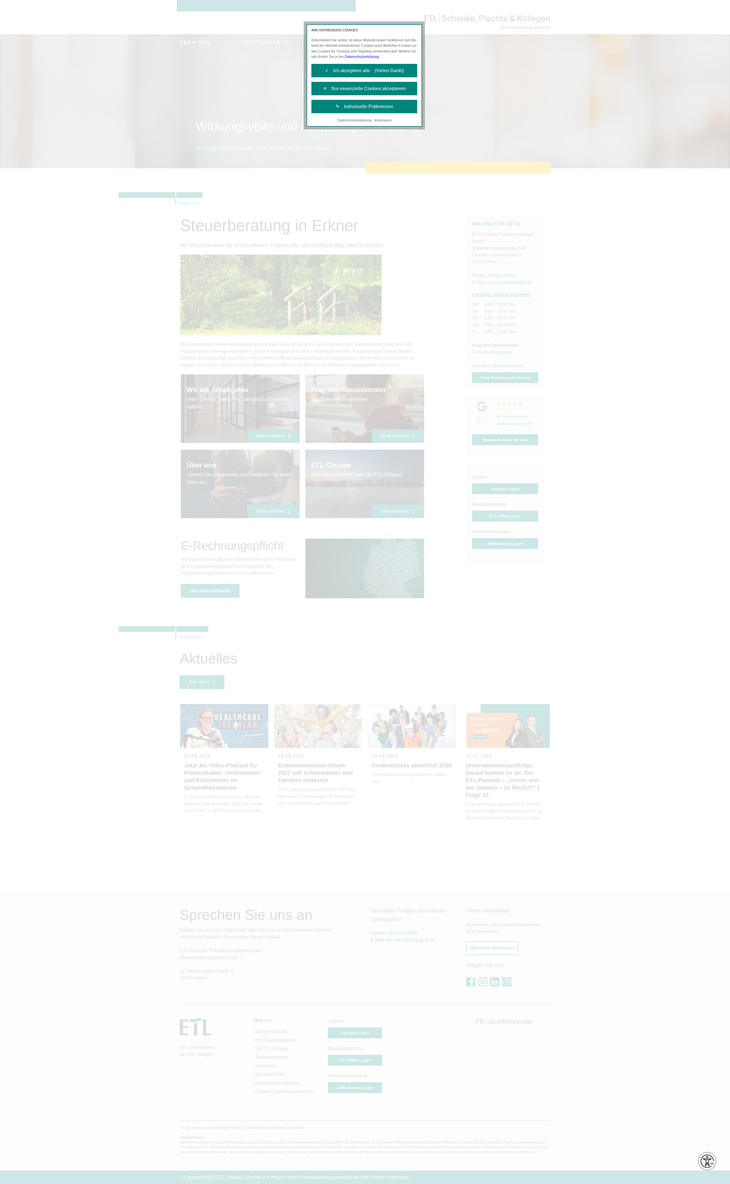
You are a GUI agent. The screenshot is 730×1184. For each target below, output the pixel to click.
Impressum (383, 120)
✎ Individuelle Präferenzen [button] (364, 106)
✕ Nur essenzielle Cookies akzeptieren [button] (364, 88)
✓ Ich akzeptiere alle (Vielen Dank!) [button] (364, 70)
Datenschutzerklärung (362, 57)
